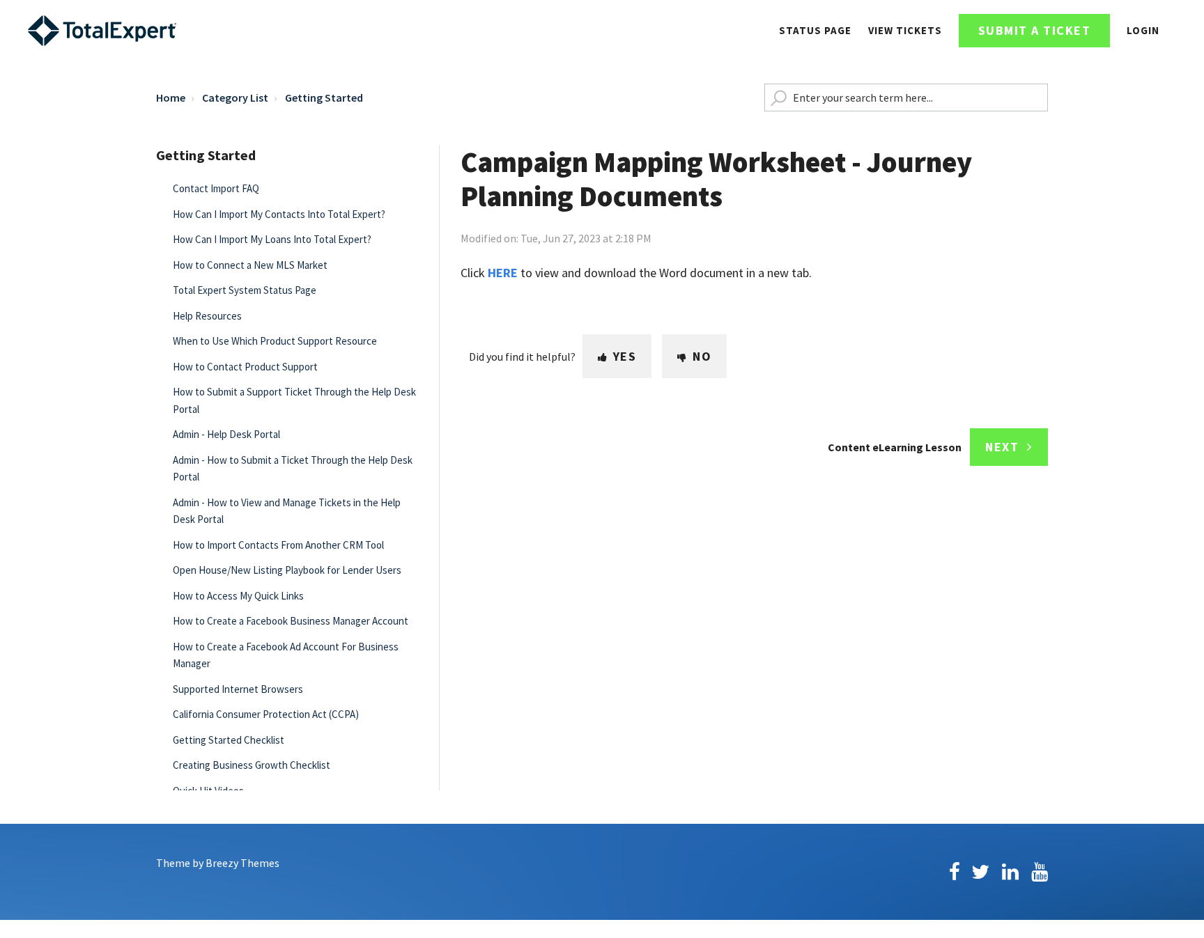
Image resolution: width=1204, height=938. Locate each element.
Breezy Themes (242, 863)
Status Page (815, 30)
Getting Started (324, 97)
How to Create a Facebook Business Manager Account (290, 620)
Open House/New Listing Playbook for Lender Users (287, 570)
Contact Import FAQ (216, 188)
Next (1002, 447)
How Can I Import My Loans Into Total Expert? (272, 239)
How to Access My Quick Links (238, 595)
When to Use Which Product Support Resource (275, 340)
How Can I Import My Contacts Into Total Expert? (279, 214)
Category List (235, 97)
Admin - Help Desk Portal (226, 434)
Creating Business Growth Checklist (251, 765)
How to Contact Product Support (245, 366)
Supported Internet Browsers (238, 689)
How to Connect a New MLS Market (250, 265)
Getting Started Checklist (228, 740)
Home (170, 97)
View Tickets (905, 30)
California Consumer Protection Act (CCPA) (266, 714)
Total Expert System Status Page (244, 290)
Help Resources (207, 315)
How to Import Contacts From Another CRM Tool (278, 545)
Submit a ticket (1034, 30)
